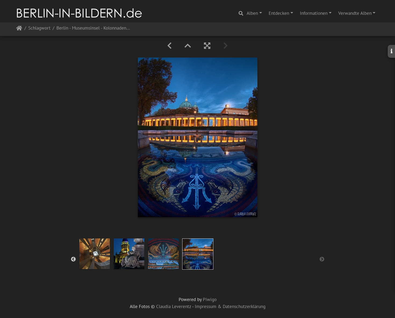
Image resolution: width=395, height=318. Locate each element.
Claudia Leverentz (173, 306)
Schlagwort (39, 28)
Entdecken (279, 13)
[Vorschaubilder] (188, 46)
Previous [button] (73, 259)
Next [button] (322, 259)
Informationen (314, 13)
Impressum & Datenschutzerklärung (230, 306)
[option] (94, 254)
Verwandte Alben (355, 13)
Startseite (19, 29)
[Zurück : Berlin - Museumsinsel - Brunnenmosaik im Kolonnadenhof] (169, 46)
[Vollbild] (207, 46)
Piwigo (210, 299)
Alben (252, 13)
